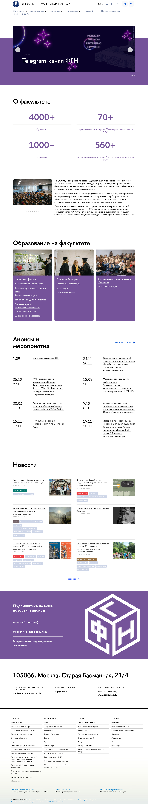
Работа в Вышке (16, 781)
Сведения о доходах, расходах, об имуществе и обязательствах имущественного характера (24, 759)
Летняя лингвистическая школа (29, 283)
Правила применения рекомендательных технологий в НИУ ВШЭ (33, 802)
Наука (16, 522)
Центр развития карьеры (53, 753)
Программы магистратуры (68, 283)
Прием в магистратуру (52, 742)
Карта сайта (60, 802)
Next (130, 49)
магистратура (19, 535)
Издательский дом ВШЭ (120, 726)
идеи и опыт (31, 556)
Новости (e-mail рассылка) (30, 632)
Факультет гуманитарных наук (47, 4)
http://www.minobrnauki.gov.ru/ (22, 790)
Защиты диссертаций (86, 738)
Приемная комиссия (66, 292)
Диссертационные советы (88, 734)
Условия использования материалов (54, 800)
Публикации (115, 746)
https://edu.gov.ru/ (63, 790)
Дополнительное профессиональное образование (114, 280)
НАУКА (81, 719)
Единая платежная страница (21, 777)
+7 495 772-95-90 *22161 (28, 693)
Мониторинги (83, 730)
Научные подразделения (87, 723)
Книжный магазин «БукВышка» (122, 730)
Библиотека (115, 723)
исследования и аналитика (25, 528)
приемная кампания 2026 (24, 494)
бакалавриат (82, 500)
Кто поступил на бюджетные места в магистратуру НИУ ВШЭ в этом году (28, 481)
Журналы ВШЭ (116, 742)
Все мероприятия (123, 342)
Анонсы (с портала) (25, 622)
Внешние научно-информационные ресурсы (91, 750)
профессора (37, 522)
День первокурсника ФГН (46, 357)
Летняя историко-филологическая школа (30, 289)
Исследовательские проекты (89, 726)
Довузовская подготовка (53, 726)
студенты (93, 493)
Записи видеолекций (107, 286)
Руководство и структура (20, 726)
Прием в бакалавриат (52, 734)
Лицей (46, 723)
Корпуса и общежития (19, 738)
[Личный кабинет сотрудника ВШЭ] (111, 4)
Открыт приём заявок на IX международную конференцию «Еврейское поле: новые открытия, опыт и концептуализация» (119, 364)
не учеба (41, 556)
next (55, 194)
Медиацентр (116, 738)
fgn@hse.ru (61, 691)
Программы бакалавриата (68, 279)
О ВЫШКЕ (15, 719)
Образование (82, 493)
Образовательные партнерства (56, 761)
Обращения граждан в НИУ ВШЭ (23, 746)
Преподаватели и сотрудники (22, 734)
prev (10, 194)
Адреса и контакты (34, 800)
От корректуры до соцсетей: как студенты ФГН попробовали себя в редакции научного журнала (27, 546)
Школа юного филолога (25, 279)
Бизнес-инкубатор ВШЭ (53, 757)
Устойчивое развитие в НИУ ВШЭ (23, 730)
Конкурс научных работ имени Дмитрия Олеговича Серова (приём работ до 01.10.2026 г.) (48, 405)
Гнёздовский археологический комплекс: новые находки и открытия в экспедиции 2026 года (29, 511)
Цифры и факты (16, 723)
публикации (82, 497)
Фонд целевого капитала (20, 749)
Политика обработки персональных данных (82, 800)
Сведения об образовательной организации (22, 766)
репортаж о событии (97, 497)
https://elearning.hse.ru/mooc (111, 790)
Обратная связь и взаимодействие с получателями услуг (57, 766)
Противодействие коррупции (22, 753)
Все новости (74, 579)
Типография (115, 734)
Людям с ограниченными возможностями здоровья (26, 772)
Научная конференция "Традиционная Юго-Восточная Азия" (48, 423)
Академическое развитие (87, 742)
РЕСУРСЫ (115, 719)
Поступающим (20, 491)
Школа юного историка (25, 311)
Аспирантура (62, 288)
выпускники (25, 522)
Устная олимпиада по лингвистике (30, 299)
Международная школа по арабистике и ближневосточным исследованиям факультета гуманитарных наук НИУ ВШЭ (118, 385)
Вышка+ (47, 738)
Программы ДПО (21, 13)
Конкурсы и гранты (85, 746)
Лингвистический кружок (26, 295)
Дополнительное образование (56, 749)
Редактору (114, 800)
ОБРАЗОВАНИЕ (51, 719)
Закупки (14, 742)
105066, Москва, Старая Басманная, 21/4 (70, 675)
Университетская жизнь (86, 559)
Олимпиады (48, 730)
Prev (17, 49)
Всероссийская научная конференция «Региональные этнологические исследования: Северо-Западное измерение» (119, 407)
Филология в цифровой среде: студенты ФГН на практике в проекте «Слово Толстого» (92, 483)
